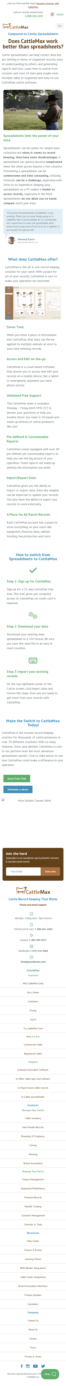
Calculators (33, 1304)
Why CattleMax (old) (33, 983)
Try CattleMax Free (33, 1028)
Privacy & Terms (33, 1356)
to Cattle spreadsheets (33, 1096)
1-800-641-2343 (34, 15)
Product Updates (33, 1295)
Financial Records (33, 1197)
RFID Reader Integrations (33, 1268)
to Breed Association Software (33, 1069)
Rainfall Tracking (33, 1206)
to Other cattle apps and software (33, 1078)
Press (33, 1347)
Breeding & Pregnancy (33, 1136)
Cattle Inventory (33, 1118)
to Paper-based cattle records (33, 1087)
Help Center (33, 1241)
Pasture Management (33, 1179)
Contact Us (33, 1320)
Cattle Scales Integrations (33, 1277)
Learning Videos (33, 1259)
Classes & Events (33, 1250)
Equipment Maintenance (33, 1188)
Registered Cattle (33, 1053)
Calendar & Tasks (33, 1224)
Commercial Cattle (33, 1044)
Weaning (33, 1154)
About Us (33, 1329)
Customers (33, 1001)
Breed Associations (33, 1163)
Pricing (33, 1010)
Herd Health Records (33, 1127)
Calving (33, 1145)
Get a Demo (33, 992)
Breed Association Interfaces (33, 1286)
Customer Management (33, 1215)
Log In (60, 14)
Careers (33, 1338)
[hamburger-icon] (59, 25)
